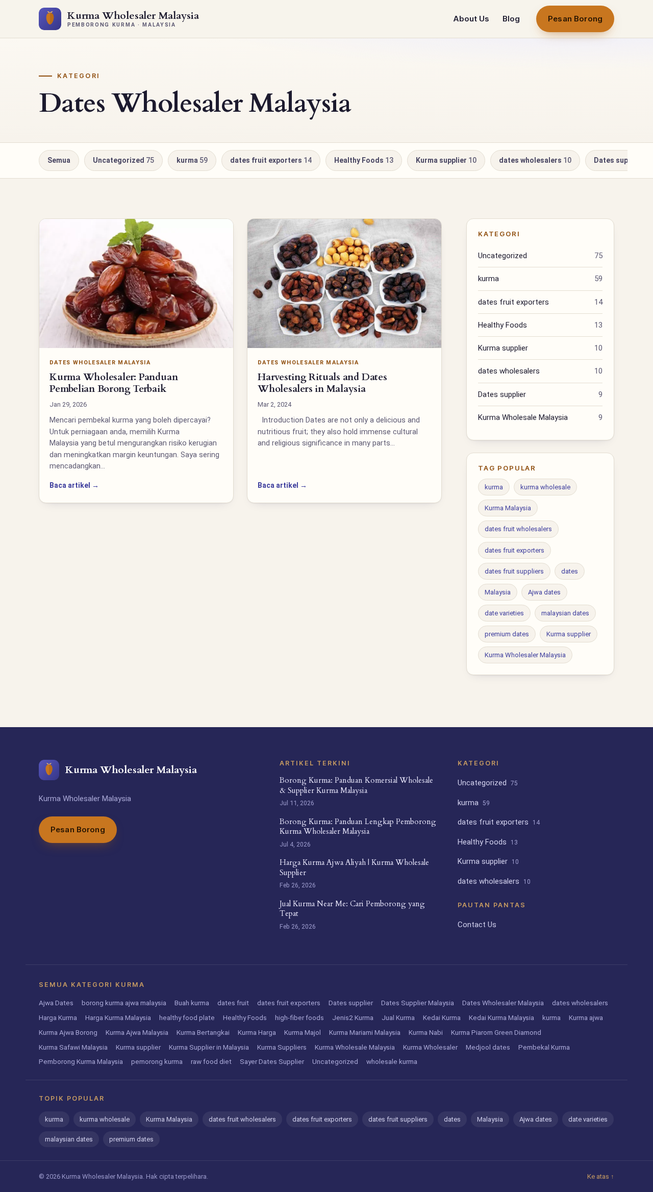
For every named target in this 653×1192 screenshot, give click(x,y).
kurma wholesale (545, 487)
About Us (471, 18)
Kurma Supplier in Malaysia (209, 1047)
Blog (511, 18)
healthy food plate (187, 1017)
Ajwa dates (544, 592)
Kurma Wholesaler (430, 1047)
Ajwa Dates (56, 1003)
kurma (192, 160)
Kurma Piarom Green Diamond (496, 1032)
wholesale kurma (391, 1061)
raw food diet (211, 1061)
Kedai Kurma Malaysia (501, 1017)
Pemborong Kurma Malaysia (81, 1061)
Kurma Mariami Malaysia (364, 1032)
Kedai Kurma (442, 1017)
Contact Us (477, 924)
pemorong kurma (157, 1061)
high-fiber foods (299, 1017)
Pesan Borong (575, 18)
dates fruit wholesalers (518, 529)
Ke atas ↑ (600, 1176)
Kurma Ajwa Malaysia (137, 1032)
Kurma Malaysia (508, 508)
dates (569, 571)
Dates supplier (540, 394)
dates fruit (233, 1003)
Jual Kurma (398, 1017)
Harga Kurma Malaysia (118, 1017)
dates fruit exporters (271, 160)
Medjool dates (488, 1047)
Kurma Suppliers (282, 1047)
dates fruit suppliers (514, 571)
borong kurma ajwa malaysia (124, 1003)
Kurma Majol (302, 1032)
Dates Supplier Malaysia (417, 1003)
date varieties (504, 613)
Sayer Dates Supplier (272, 1061)
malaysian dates (565, 613)
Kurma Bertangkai (203, 1032)
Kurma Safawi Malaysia (73, 1047)
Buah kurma (191, 1003)
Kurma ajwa (586, 1017)
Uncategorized (123, 160)
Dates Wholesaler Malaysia (503, 1003)
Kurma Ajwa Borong (68, 1032)
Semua (58, 160)
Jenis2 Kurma (352, 1017)
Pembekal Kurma (544, 1047)
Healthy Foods (363, 160)
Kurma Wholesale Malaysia (540, 417)
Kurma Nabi (426, 1032)
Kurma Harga (257, 1032)
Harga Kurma (58, 1017)
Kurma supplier (446, 160)
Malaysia (498, 592)
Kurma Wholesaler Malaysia (525, 655)
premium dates (507, 634)
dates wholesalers (535, 160)
